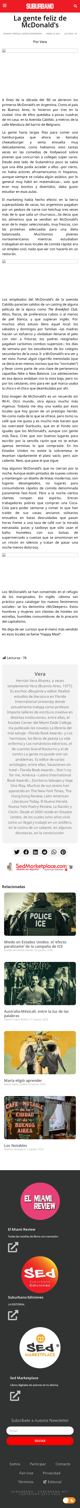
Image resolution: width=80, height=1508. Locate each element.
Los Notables (15, 1145)
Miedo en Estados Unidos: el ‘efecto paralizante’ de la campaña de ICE (35, 944)
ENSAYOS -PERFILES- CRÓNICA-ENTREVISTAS (22, 33)
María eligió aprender (23, 1080)
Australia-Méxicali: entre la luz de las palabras (36, 1013)
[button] (75, 6)
